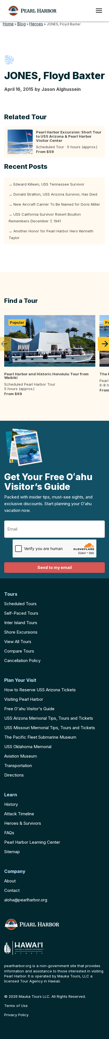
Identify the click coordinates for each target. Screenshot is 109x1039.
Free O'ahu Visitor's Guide (29, 708)
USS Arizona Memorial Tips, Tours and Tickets (48, 718)
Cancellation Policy (22, 660)
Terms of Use (16, 1006)
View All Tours (17, 641)
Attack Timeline (19, 813)
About (10, 881)
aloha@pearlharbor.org (25, 899)
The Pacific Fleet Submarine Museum (40, 737)
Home (8, 23)
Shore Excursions (20, 632)
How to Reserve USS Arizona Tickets (40, 689)
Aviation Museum (20, 756)
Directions (14, 775)
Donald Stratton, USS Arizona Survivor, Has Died (55, 194)
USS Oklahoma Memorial (27, 746)
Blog (21, 23)
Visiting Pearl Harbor (23, 699)
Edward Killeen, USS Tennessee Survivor (48, 184)
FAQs (9, 832)
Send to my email (54, 567)
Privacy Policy (16, 1015)
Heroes (36, 23)
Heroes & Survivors (22, 823)
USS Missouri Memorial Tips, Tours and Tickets (49, 727)
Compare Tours (19, 651)
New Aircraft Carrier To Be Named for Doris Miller (56, 204)
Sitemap (12, 851)
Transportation (18, 765)
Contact (12, 890)
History (11, 804)
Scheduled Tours (20, 603)
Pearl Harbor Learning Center (32, 842)
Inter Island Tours (20, 622)
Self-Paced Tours (21, 613)
